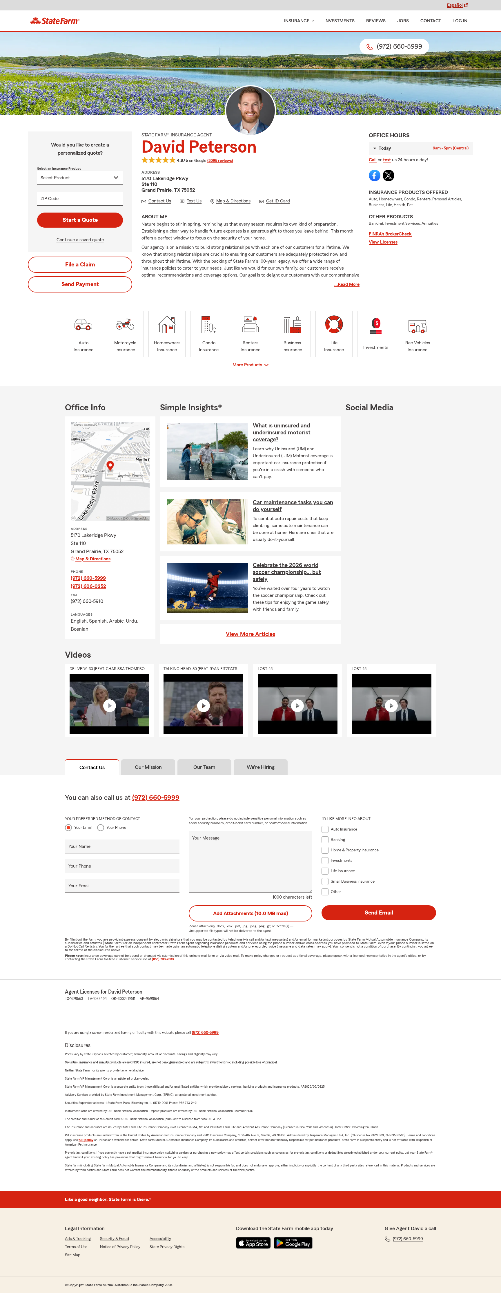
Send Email (379, 913)
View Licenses (383, 242)
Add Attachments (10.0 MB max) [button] (250, 913)
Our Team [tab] (204, 767)
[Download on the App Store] (253, 1243)
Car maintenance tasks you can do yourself (293, 506)
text (387, 160)
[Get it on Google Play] (293, 1243)
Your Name (79, 846)
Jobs (403, 21)
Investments (339, 21)
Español (455, 5)
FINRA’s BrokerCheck (390, 234)
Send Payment (80, 284)
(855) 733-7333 (163, 959)
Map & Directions (92, 559)
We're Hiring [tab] (261, 767)
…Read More (347, 284)
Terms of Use (76, 1247)
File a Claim (80, 265)
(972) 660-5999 (88, 578)
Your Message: (206, 838)
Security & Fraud (114, 1239)
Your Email (83, 828)
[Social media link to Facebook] (374, 175)
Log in (460, 21)
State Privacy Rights (167, 1247)
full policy (86, 1140)
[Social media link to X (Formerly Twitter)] (388, 175)
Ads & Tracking (78, 1239)
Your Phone (116, 828)
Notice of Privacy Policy (120, 1247)
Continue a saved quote (80, 239)
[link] (55, 21)
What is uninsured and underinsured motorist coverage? (282, 432)
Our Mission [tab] (148, 767)
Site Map (72, 1255)
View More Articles (250, 634)
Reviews (376, 21)
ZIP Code (50, 198)
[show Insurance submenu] (311, 21)
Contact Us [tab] (92, 767)
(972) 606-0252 (88, 586)
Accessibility (160, 1239)
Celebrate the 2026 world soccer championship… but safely (287, 572)
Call (373, 160)
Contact (430, 21)
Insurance (296, 21)
